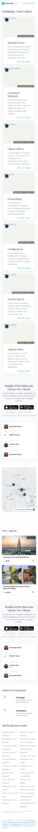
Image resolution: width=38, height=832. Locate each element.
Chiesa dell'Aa (16, 148)
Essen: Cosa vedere (27, 786)
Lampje (20, 36)
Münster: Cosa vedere (28, 756)
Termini (4, 822)
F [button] (24, 494)
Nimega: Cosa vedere (28, 746)
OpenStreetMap (20, 509)
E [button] (21, 490)
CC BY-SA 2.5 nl (28, 36)
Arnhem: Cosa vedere (28, 739)
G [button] (13, 485)
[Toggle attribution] (34, 509)
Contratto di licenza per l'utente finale (18, 822)
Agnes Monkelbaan (18, 292)
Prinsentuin (15, 198)
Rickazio (21, 242)
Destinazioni (31, 820)
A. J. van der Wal (19, 142)
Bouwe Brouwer (19, 192)
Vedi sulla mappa (23, 62)
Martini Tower (16, 42)
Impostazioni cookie (15, 824)
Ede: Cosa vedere (26, 742)
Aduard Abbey (16, 349)
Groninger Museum (14, 94)
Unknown (21, 342)
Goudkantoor (15, 249)
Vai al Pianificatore (29, 3)
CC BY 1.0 (30, 86)
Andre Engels (22, 86)
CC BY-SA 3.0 (29, 242)
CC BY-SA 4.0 (29, 142)
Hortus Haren (16, 299)
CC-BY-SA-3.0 (29, 192)
